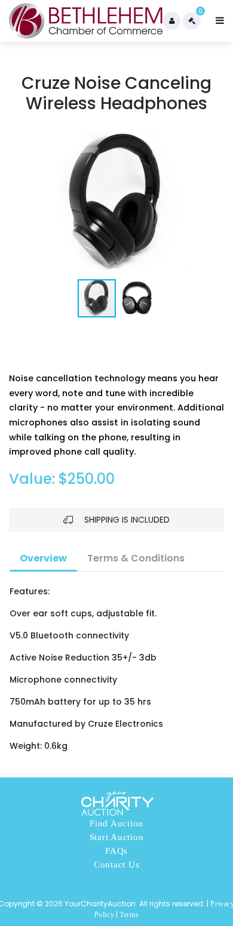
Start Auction (117, 837)
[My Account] (171, 21)
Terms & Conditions (136, 558)
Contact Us (117, 864)
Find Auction (116, 823)
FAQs (116, 851)
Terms (129, 914)
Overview (43, 558)
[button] (213, 203)
